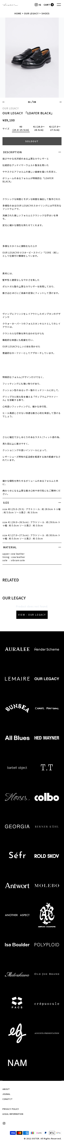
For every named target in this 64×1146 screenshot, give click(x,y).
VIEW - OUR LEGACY (32, 614)
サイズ (5, 128)
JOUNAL (6, 1094)
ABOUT (6, 1089)
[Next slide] (60, 102)
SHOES (45, 13)
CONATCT (7, 1099)
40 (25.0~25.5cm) (21, 128)
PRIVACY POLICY (10, 1109)
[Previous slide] (3, 102)
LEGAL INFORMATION (12, 1114)
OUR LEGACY (31, 13)
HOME (17, 13)
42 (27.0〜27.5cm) (55, 128)
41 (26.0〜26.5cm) (39, 128)
